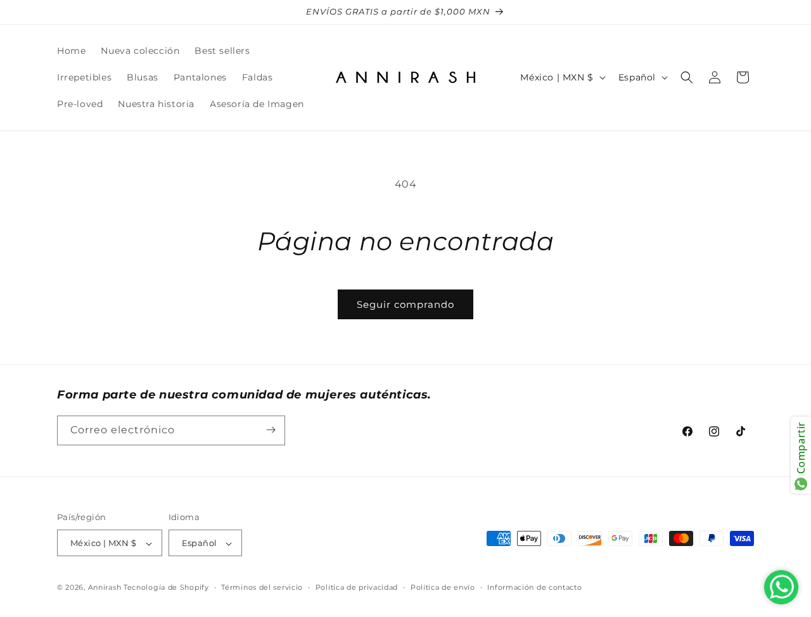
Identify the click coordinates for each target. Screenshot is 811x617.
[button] (687, 77)
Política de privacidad (357, 587)
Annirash (106, 587)
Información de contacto (534, 587)
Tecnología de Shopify (166, 587)
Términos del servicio (262, 587)
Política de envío (443, 587)
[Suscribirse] (270, 430)
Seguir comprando (405, 304)
